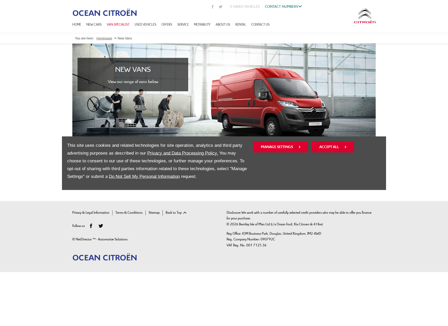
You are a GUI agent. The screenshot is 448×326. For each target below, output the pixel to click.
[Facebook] (213, 6)
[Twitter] (221, 6)
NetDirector (84, 239)
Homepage (104, 38)
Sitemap (154, 212)
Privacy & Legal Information (90, 212)
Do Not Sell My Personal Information (144, 176)
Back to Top (174, 212)
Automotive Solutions (113, 239)
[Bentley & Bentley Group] (104, 12)
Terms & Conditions (129, 212)
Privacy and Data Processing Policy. (182, 152)
